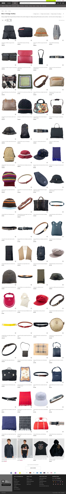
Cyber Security (29, 484)
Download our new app (51, 0)
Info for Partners (41, 484)
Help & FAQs (59, 0)
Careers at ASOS (29, 479)
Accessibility (62, 492)
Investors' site (29, 482)
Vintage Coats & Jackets (45, 13)
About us (28, 478)
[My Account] (58, 3)
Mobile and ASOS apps (42, 478)
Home (2, 11)
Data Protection (16, 487)
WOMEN (9, 3)
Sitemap (15, 485)
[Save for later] (15, 40)
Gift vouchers (41, 479)
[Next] (63, 14)
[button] (53, 481)
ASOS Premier (16, 482)
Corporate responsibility (30, 481)
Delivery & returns (16, 481)
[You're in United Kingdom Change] (63, 1)
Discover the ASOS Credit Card (44, 485)
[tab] (3, 6)
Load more (33, 468)
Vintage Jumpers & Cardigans (56, 13)
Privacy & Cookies (55, 492)
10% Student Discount (17, 484)
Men (6, 11)
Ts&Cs (59, 492)
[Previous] (32, 14)
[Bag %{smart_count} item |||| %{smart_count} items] (63, 3)
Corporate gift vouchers (42, 481)
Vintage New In (36, 13)
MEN (15, 3)
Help (14, 478)
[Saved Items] (60, 3)
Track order (15, 479)
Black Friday (41, 482)
